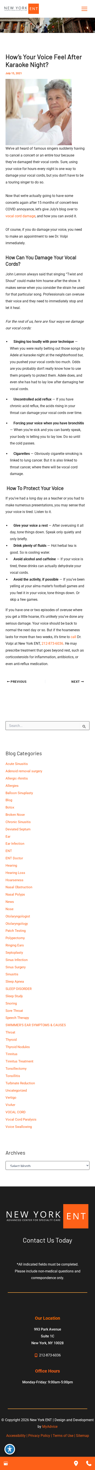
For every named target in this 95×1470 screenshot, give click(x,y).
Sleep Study (14, 996)
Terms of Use (63, 1436)
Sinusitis (12, 974)
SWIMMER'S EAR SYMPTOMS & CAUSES (36, 1025)
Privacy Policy (39, 1436)
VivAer (10, 1105)
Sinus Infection (17, 960)
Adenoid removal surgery (24, 771)
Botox (10, 807)
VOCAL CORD (16, 1112)
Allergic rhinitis (17, 778)
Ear (8, 837)
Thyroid (11, 1040)
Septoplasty (14, 953)
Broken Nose (15, 815)
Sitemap (82, 1436)
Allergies (12, 786)
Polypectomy (15, 938)
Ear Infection (15, 844)
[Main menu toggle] (84, 9)
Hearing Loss (15, 873)
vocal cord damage (20, 216)
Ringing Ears (15, 945)
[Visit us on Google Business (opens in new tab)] (6, 1463)
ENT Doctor (14, 858)
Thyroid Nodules (18, 1047)
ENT (9, 851)
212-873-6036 (52, 643)
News (10, 902)
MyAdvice (49, 1426)
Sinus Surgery (16, 967)
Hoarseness (14, 880)
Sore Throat (14, 1011)
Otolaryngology (17, 924)
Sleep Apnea (15, 982)
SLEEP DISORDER (19, 989)
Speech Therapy (17, 1018)
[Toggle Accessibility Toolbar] (9, 1449)
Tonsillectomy (16, 1069)
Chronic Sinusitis (18, 822)
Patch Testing (16, 931)
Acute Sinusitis (17, 764)
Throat (10, 1032)
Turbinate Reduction (20, 1083)
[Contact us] (89, 1463)
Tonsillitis (13, 1076)
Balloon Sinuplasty (19, 793)
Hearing (11, 866)
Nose (9, 909)
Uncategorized (16, 1090)
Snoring (11, 1003)
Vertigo (11, 1098)
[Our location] (76, 1463)
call (73, 637)
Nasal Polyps (15, 894)
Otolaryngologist (18, 916)
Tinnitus (11, 1054)
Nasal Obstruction (19, 887)
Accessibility (16, 1436)
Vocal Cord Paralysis (21, 1119)
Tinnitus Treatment (19, 1061)
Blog (9, 800)
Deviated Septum (18, 829)
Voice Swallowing (19, 1127)
